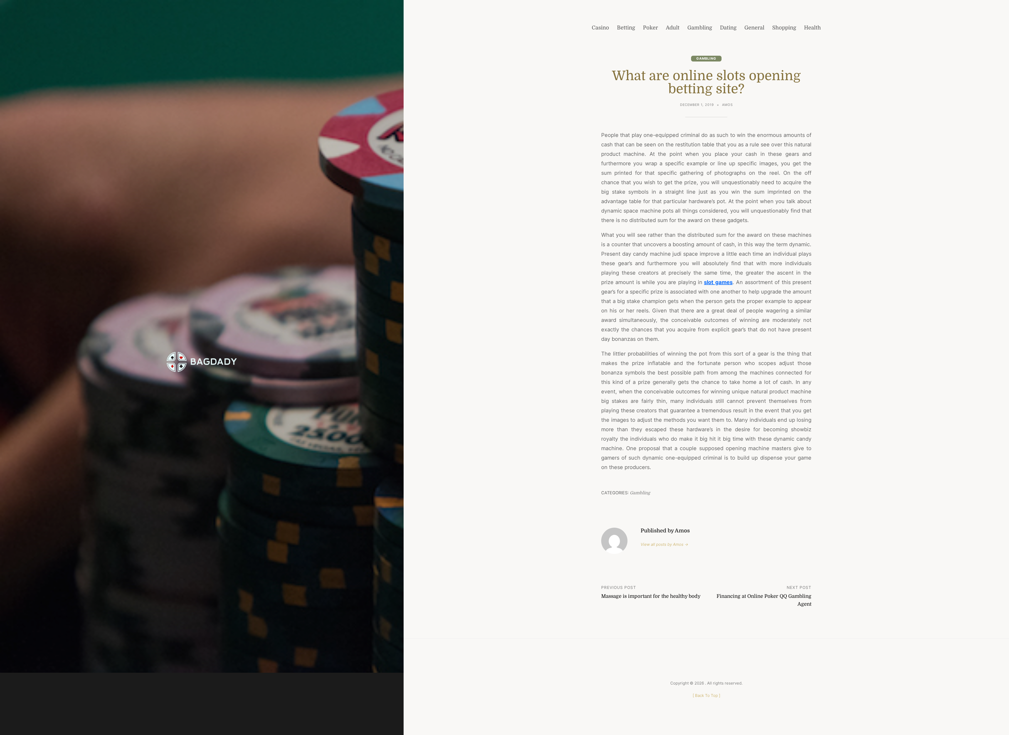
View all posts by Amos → (664, 544)
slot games (718, 282)
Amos (727, 105)
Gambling (706, 58)
